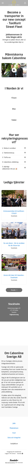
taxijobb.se (14, 444)
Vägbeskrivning (14, 314)
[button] (25, 3)
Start (14, 433)
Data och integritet (14, 438)
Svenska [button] (19, 453)
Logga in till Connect (10, 453)
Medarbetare (14, 428)
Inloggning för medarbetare (14, 451)
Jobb (14, 423)
